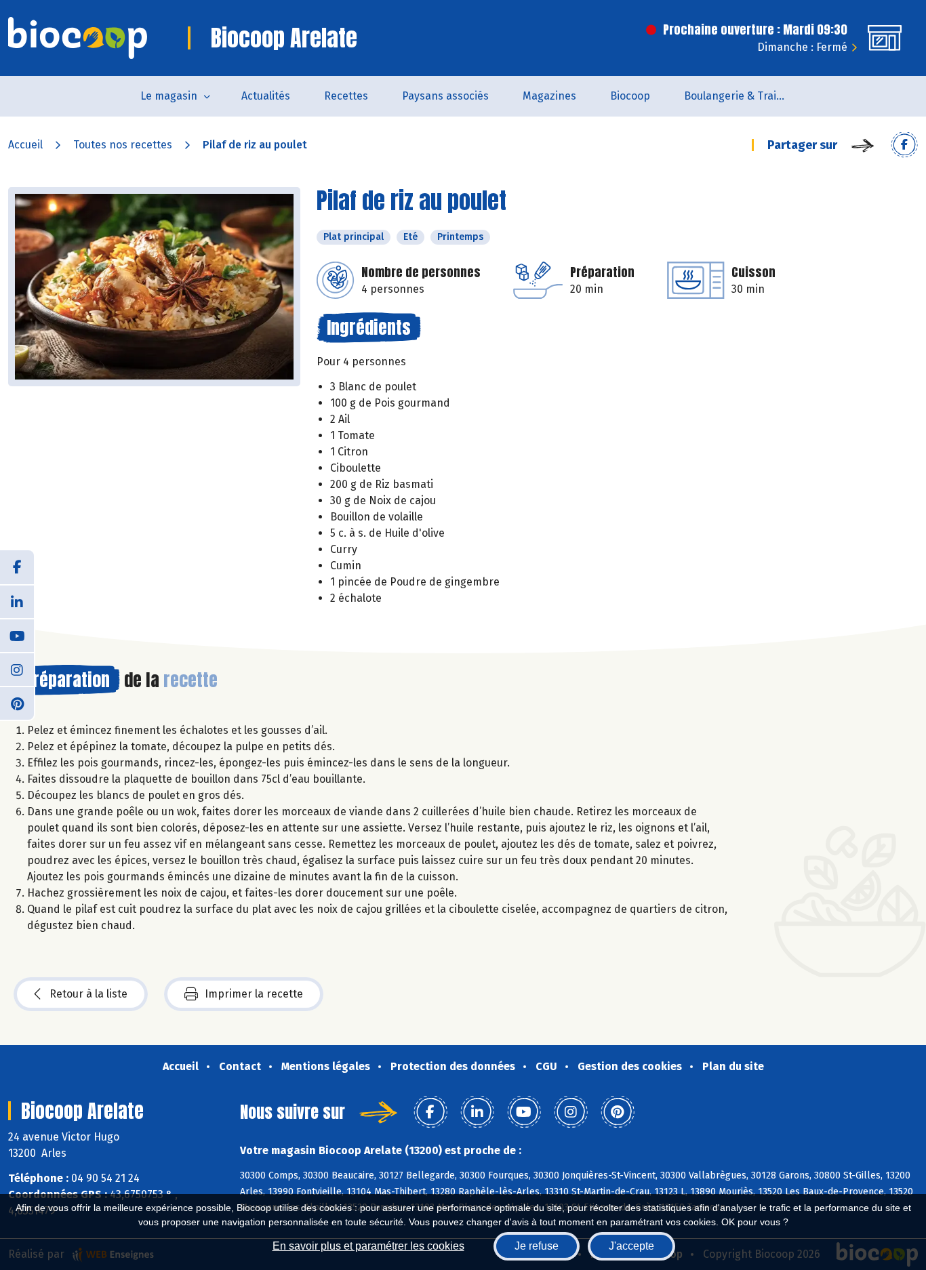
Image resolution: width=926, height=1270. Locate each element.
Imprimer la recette (254, 993)
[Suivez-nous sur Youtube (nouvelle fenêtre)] (17, 635)
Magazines (549, 95)
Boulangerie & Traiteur (740, 95)
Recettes (346, 95)
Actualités (265, 95)
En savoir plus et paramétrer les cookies (368, 1246)
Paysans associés (445, 95)
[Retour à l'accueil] (77, 38)
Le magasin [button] (168, 95)
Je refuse (537, 1246)
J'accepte (631, 1246)
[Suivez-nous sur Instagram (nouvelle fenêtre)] (17, 669)
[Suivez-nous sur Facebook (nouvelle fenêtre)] (17, 567)
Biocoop (630, 95)
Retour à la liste (88, 993)
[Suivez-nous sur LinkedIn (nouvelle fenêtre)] (17, 601)
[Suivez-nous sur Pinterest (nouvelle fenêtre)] (17, 703)
